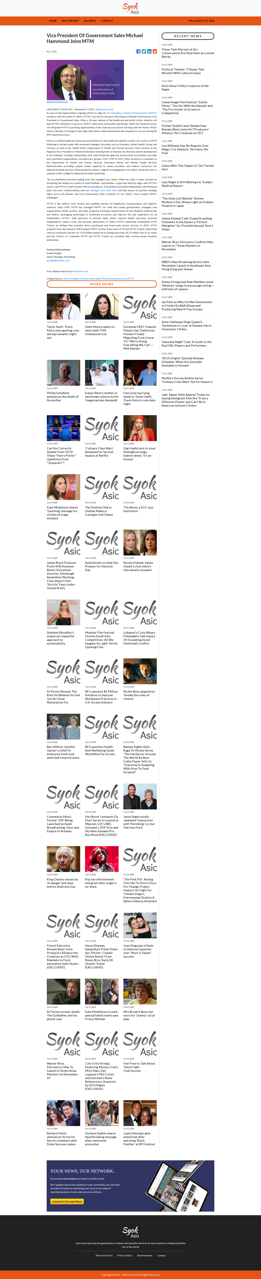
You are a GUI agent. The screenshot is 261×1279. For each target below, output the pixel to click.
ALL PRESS (90, 20)
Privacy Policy (124, 1255)
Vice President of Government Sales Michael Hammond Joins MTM (99, 278)
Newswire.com (104, 109)
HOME (53, 20)
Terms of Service (104, 1255)
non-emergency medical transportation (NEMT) (131, 112)
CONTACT (107, 20)
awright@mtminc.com (58, 260)
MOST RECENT (70, 20)
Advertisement (144, 1255)
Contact (161, 1255)
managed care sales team (103, 190)
